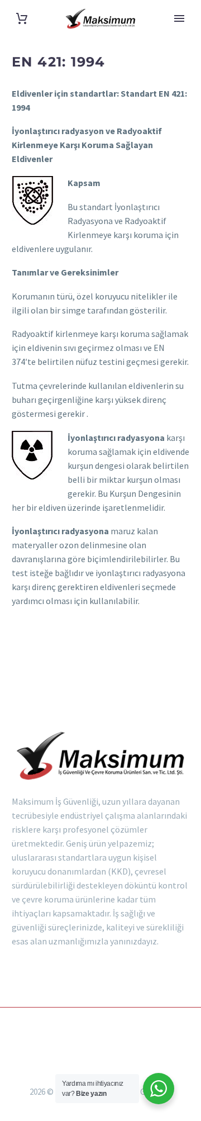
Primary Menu (179, 18)
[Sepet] (22, 19)
